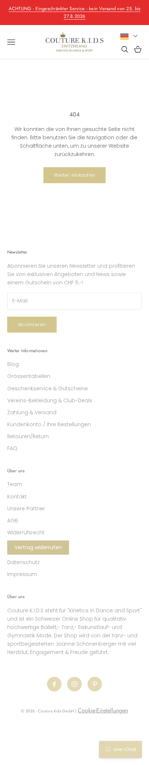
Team (14, 484)
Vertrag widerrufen (38, 547)
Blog (13, 364)
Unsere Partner (26, 508)
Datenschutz (23, 562)
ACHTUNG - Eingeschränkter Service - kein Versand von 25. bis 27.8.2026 (75, 12)
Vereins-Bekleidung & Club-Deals (49, 400)
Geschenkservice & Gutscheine (47, 388)
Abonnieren (32, 324)
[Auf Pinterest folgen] (95, 684)
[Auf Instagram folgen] (74, 684)
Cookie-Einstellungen (103, 710)
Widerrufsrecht (25, 532)
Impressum (22, 574)
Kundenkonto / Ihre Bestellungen (49, 424)
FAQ (12, 448)
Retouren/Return (28, 436)
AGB (12, 520)
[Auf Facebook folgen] (54, 684)
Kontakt (17, 496)
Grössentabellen (28, 376)
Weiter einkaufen (74, 175)
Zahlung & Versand (31, 412)
